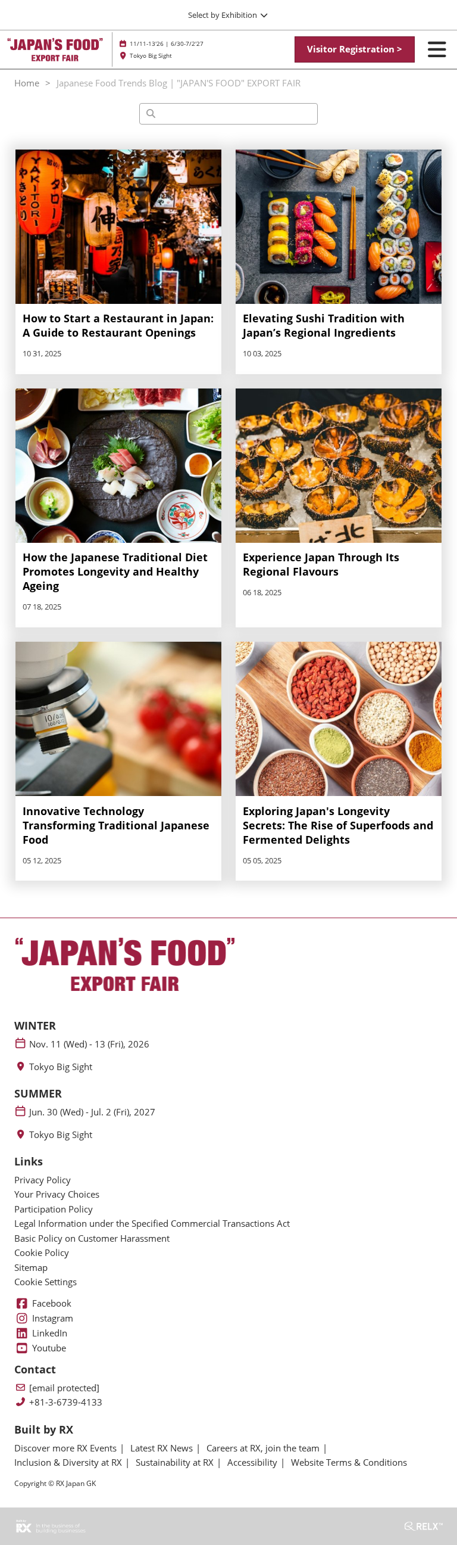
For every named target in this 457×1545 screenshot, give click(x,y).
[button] (355, 49)
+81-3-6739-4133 (65, 1402)
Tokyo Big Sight (60, 1067)
